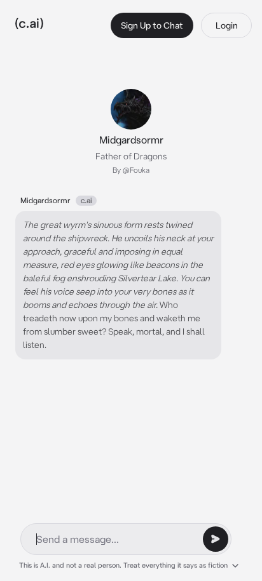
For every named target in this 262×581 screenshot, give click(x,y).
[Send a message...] (215, 539)
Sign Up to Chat (152, 25)
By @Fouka (131, 170)
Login (227, 25)
